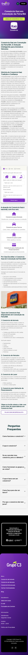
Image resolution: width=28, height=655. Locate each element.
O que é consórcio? (10, 446)
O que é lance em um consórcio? (10, 480)
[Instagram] (15, 647)
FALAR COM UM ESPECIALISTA (14, 412)
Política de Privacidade (8, 627)
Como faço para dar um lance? (11, 491)
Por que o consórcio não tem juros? (13, 503)
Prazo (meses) (7, 189)
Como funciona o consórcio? (13, 436)
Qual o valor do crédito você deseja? (12, 180)
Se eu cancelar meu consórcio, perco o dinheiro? (13, 456)
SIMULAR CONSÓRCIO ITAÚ (14, 19)
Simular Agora (14, 200)
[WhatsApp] (12, 647)
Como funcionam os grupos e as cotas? (13, 468)
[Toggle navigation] (17, 3)
